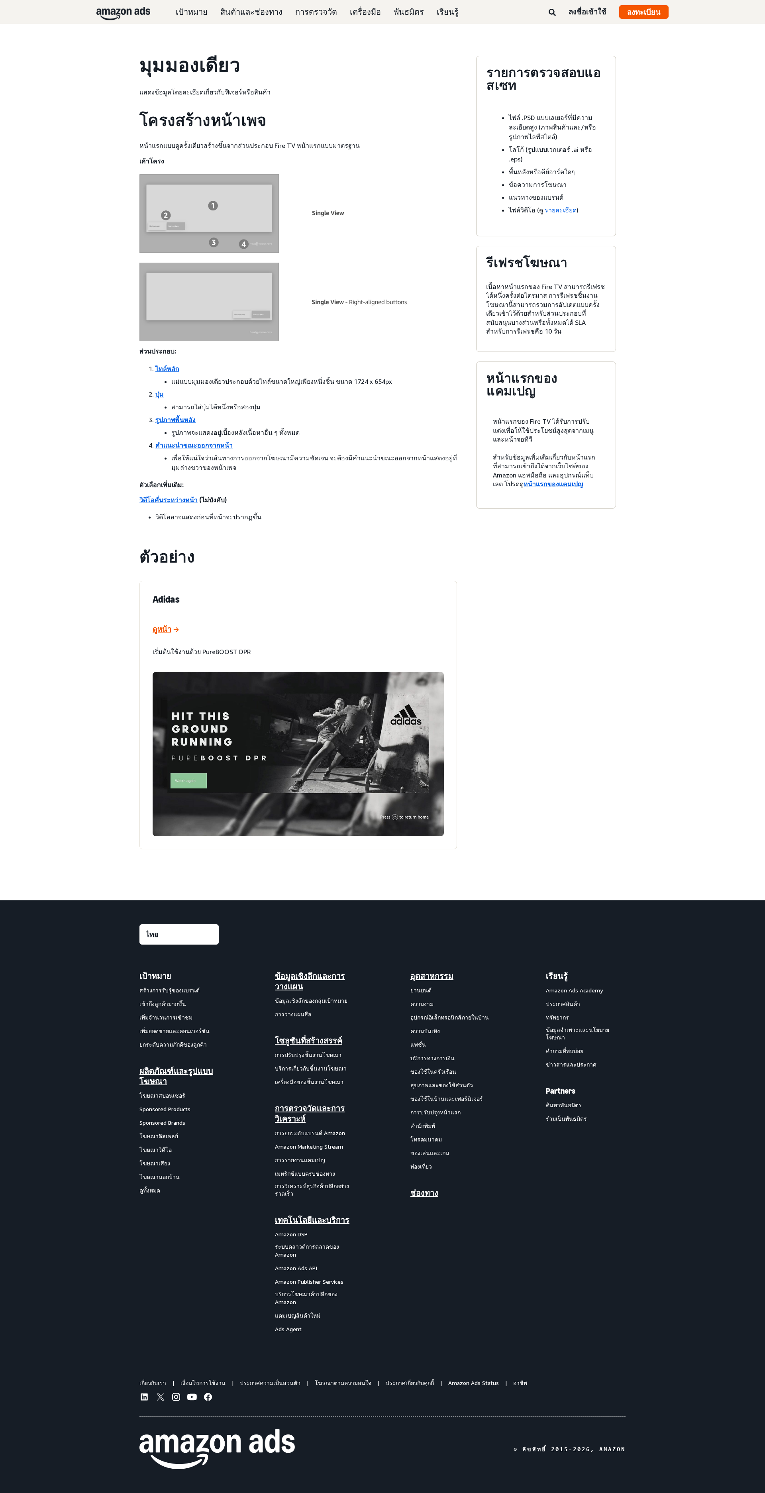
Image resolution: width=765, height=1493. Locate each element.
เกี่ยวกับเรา (152, 1382)
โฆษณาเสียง (154, 1163)
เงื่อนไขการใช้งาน (203, 1382)
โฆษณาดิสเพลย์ (158, 1136)
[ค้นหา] (552, 13)
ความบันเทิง (425, 1030)
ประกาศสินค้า (563, 1003)
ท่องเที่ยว (421, 1166)
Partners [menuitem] (560, 1091)
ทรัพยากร (557, 1017)
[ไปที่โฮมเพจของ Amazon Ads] (217, 1449)
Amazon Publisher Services (309, 1281)
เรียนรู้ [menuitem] (557, 976)
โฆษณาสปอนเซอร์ (162, 1095)
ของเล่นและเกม (429, 1152)
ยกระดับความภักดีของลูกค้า (173, 1044)
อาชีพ (520, 1382)
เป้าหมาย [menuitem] (155, 976)
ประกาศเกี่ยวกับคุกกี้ (410, 1382)
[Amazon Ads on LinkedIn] (144, 1398)
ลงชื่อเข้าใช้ (587, 11)
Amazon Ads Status (473, 1382)
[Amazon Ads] (117, 12)
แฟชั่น (418, 1044)
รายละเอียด (561, 210)
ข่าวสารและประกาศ (571, 1064)
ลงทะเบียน (644, 12)
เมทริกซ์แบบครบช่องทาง (305, 1173)
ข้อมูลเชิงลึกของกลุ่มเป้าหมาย (311, 1000)
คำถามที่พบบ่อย (564, 1050)
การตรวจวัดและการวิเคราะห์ (310, 1114)
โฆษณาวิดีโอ (155, 1149)
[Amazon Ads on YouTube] (192, 1398)
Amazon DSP (291, 1234)
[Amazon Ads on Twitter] (160, 1398)
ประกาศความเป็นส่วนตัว (270, 1382)
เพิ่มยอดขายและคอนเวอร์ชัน (174, 1030)
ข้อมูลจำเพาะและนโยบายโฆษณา (577, 1033)
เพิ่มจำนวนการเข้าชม (165, 1017)
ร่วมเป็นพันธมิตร (566, 1118)
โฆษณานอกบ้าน (159, 1176)
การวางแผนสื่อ (293, 1014)
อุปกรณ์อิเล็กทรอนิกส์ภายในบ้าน (449, 1017)
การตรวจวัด (316, 11)
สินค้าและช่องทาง (251, 11)
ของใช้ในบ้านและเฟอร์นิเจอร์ (446, 1098)
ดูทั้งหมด (149, 1190)
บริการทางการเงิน (432, 1058)
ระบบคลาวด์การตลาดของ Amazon (307, 1250)
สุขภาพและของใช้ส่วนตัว (441, 1085)
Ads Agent (288, 1329)
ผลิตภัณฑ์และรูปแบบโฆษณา (176, 1076)
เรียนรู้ (448, 11)
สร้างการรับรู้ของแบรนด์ (169, 990)
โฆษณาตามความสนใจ (343, 1382)
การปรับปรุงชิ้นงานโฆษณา (308, 1054)
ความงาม (422, 1003)
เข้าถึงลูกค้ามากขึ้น (162, 1003)
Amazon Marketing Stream (309, 1146)
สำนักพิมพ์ (422, 1125)
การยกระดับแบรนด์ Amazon (310, 1133)
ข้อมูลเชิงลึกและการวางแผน (310, 981)
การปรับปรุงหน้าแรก (435, 1112)
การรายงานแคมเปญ (300, 1160)
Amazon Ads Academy (574, 990)
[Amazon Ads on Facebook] (208, 1398)
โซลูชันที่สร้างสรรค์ (308, 1040)
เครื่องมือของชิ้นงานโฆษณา (309, 1081)
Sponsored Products (164, 1109)
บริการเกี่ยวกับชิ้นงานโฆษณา (311, 1068)
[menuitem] (179, 1152)
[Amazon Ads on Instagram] (176, 1398)
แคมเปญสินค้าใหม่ (297, 1315)
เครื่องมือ (365, 11)
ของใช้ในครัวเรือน (433, 1071)
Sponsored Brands (162, 1122)
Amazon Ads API (296, 1268)
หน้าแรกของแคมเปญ (553, 484)
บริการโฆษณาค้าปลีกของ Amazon (306, 1298)
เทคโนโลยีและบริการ (312, 1220)
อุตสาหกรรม (431, 976)
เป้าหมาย (192, 11)
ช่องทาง (424, 1193)
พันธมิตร (409, 11)
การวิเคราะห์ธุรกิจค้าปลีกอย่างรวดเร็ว (312, 1190)
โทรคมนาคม (426, 1139)
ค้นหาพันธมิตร (564, 1105)
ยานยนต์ (421, 990)
